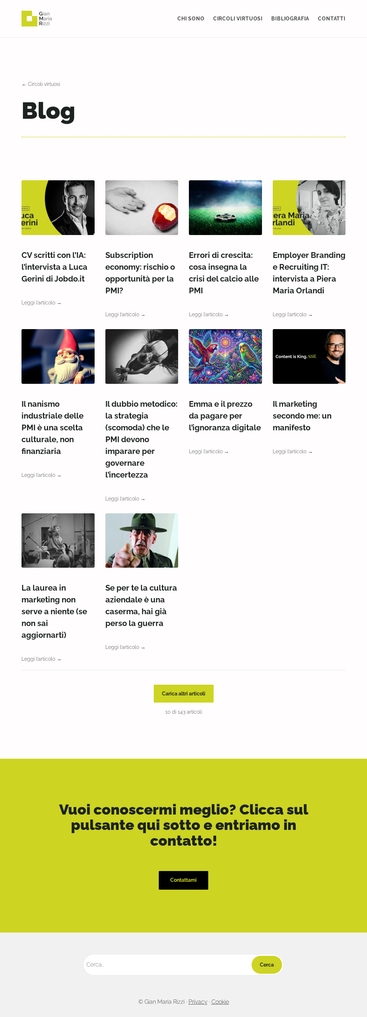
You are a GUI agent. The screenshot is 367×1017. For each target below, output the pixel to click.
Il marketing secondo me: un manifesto (302, 415)
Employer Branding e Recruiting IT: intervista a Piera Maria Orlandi (309, 272)
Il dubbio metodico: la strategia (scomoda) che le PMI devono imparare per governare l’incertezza (141, 439)
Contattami (183, 880)
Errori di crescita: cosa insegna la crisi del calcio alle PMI (224, 272)
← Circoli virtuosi (41, 84)
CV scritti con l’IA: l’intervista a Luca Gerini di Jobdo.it (54, 266)
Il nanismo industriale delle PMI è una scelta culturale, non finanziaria (53, 427)
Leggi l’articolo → (42, 303)
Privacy (198, 1001)
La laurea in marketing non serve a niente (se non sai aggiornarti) (54, 611)
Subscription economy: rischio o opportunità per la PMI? (140, 272)
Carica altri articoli (183, 693)
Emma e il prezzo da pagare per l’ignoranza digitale (225, 415)
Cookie (220, 1001)
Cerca (267, 965)
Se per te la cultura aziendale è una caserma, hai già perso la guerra (141, 605)
